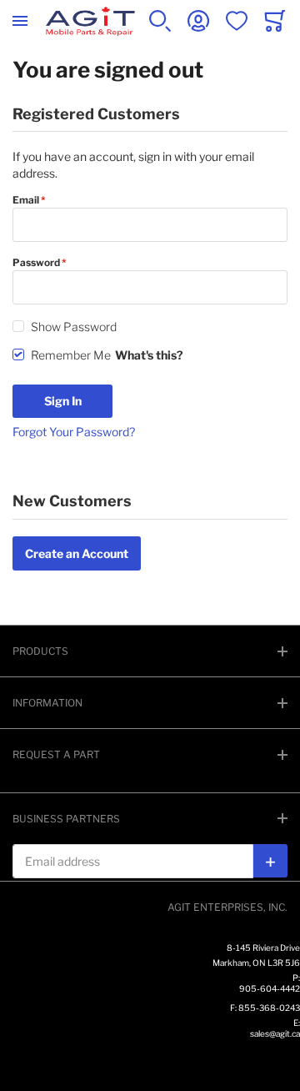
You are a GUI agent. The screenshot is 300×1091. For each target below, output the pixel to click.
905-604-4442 (269, 988)
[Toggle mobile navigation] (20, 21)
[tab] (150, 650)
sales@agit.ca (275, 1033)
